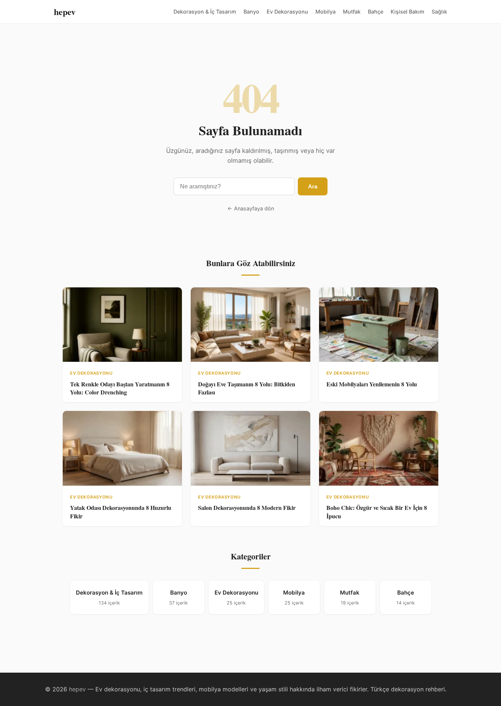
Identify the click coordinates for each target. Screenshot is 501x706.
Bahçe (375, 11)
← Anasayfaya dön (250, 208)
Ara (312, 186)
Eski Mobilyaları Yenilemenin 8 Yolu (371, 384)
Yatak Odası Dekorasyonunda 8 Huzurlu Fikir (120, 511)
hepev (65, 11)
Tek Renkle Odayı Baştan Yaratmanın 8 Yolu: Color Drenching (119, 388)
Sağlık (439, 11)
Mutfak (352, 11)
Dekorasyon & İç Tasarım (204, 11)
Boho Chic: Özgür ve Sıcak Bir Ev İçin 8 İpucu (376, 511)
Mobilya (325, 11)
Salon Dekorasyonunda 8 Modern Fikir (247, 507)
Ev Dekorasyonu (287, 11)
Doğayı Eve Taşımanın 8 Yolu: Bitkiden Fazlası (246, 388)
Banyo (251, 11)
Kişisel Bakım (407, 11)
